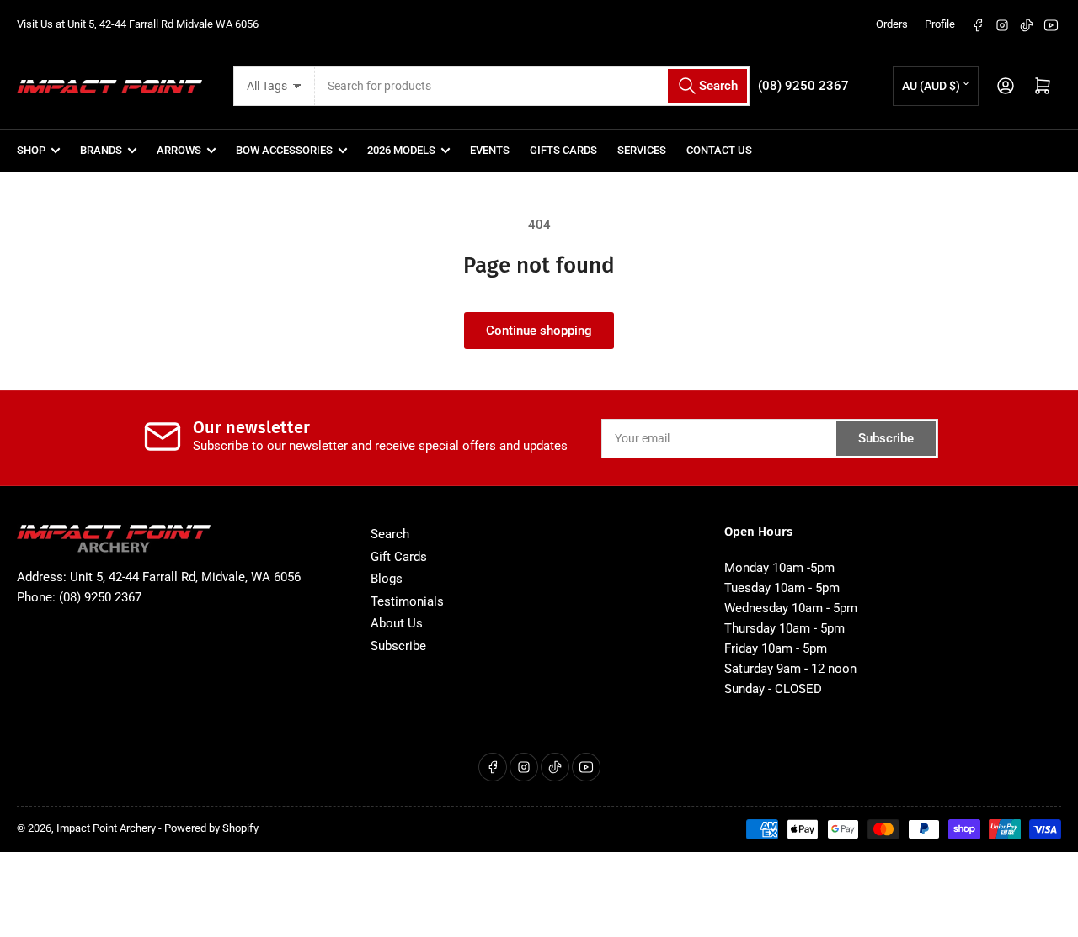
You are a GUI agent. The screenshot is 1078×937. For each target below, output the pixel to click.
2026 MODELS (401, 150)
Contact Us (719, 150)
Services (641, 150)
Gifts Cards (563, 150)
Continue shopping (539, 330)
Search (390, 534)
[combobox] (532, 86)
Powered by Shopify (211, 828)
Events (490, 150)
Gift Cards (399, 556)
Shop (31, 150)
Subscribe (886, 438)
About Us (397, 623)
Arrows (179, 150)
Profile (940, 24)
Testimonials (407, 601)
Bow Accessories (284, 150)
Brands (101, 150)
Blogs (387, 578)
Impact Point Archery (106, 828)
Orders (892, 24)
